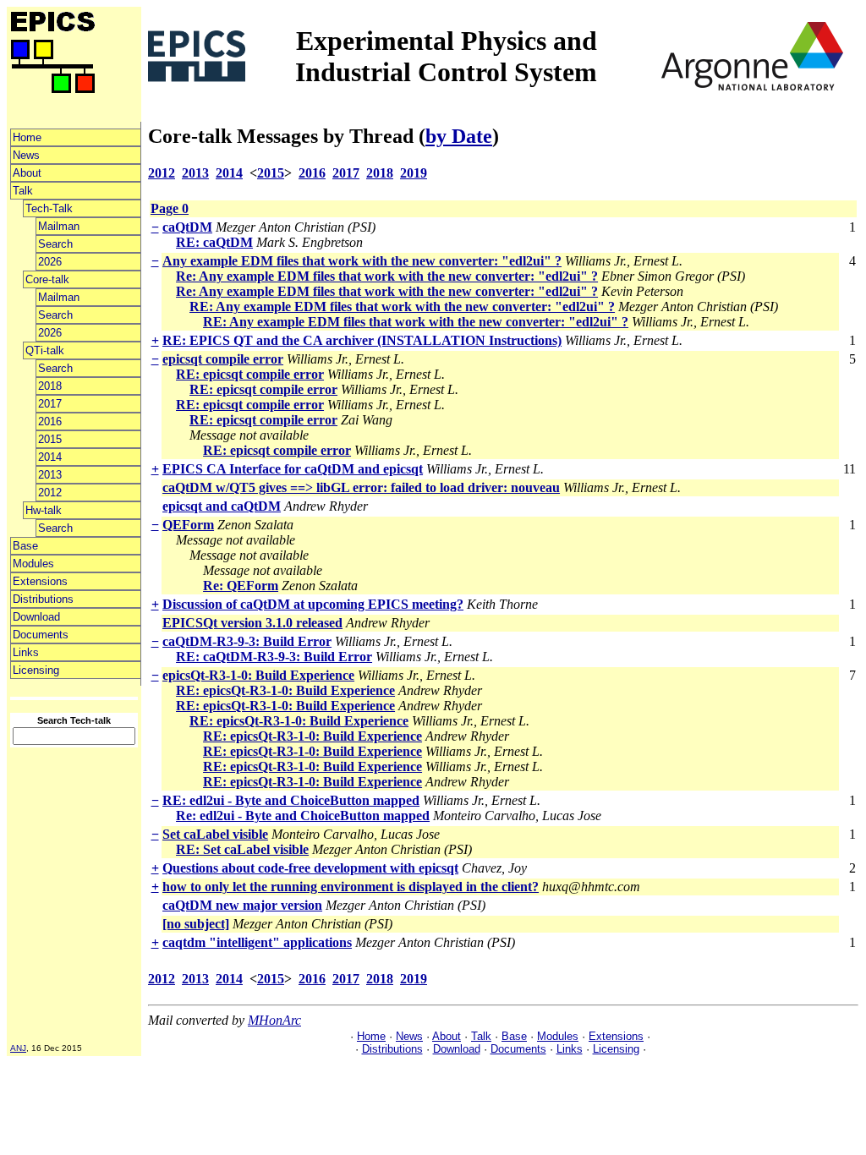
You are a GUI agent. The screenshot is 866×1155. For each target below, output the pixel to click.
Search (55, 244)
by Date (458, 136)
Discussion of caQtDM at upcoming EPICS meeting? (312, 604)
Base (25, 545)
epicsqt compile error (222, 359)
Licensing (36, 670)
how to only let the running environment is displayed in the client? (350, 886)
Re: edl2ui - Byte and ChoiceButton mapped (303, 815)
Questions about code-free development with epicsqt (310, 868)
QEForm (188, 524)
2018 (50, 386)
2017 (50, 403)
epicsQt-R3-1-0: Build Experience (258, 675)
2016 (50, 421)
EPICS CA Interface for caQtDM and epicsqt (292, 469)
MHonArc (274, 1020)
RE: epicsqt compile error (250, 374)
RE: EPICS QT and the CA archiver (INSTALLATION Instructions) (362, 340)
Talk (23, 190)
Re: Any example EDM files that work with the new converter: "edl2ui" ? (387, 276)
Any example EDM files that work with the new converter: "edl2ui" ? (362, 261)
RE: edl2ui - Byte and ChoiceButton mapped (290, 800)
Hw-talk (43, 510)
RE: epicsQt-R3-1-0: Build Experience (285, 690)
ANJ (18, 1048)
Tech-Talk (49, 208)
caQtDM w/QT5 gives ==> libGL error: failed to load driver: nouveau (361, 487)
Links (26, 652)
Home (27, 137)
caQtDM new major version (242, 905)
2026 (50, 261)
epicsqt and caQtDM (221, 506)
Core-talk (47, 279)
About (27, 173)
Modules (33, 563)
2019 (413, 173)
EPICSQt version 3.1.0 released (252, 623)
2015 (50, 439)
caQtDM (187, 227)
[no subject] (195, 924)
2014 (50, 457)
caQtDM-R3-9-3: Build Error (247, 641)
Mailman (58, 226)
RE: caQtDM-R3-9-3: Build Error (274, 656)
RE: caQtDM (214, 242)
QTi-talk (44, 350)
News (26, 155)
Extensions (40, 581)
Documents (41, 634)
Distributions (43, 599)
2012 (50, 492)
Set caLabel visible (215, 834)
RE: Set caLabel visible (242, 849)
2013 (50, 474)
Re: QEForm (240, 585)
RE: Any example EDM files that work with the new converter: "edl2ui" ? (402, 306)
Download (36, 616)
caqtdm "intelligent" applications (257, 942)
